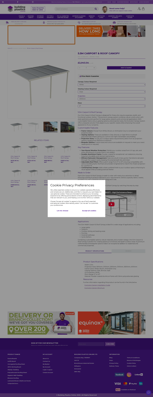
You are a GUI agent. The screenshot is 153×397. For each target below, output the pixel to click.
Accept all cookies (89, 211)
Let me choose (62, 211)
